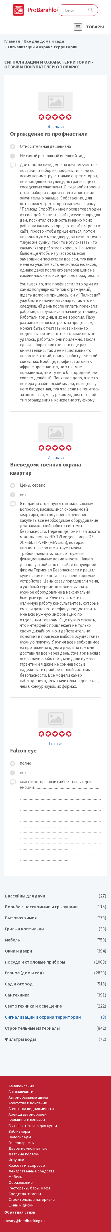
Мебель (55, 940)
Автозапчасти (21, 1091)
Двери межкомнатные (28, 1148)
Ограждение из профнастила (55, 246)
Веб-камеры (19, 1131)
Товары (95, 27)
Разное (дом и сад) (55, 973)
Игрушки (16, 1159)
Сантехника (55, 995)
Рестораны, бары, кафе (30, 1188)
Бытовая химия (55, 918)
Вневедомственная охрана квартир (55, 555)
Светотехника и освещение (55, 1006)
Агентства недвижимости (31, 1108)
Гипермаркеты (21, 1142)
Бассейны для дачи (55, 896)
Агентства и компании (28, 1102)
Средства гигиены (25, 1193)
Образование (21, 1182)
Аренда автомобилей (28, 1114)
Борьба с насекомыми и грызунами (55, 907)
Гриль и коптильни (55, 929)
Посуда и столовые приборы (55, 962)
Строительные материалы (55, 1028)
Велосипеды (20, 1137)
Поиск (91, 10)
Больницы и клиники (27, 1119)
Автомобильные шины (28, 1097)
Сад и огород (55, 984)
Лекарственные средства (32, 1171)
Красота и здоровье (27, 1165)
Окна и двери (55, 951)
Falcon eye (55, 784)
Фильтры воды (55, 1039)
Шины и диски (21, 1205)
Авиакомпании (21, 1085)
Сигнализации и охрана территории (55, 1017)
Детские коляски (24, 1154)
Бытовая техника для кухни (33, 1125)
